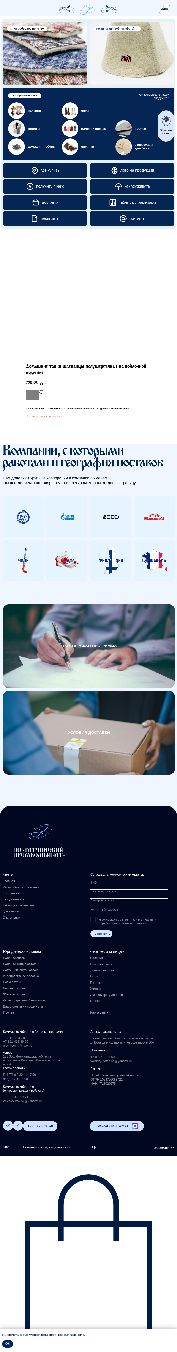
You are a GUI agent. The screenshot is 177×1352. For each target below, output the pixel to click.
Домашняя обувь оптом (20, 970)
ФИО (93, 882)
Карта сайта (99, 1012)
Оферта (96, 1147)
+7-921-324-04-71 (15, 1097)
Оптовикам (11, 893)
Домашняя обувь (102, 970)
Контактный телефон (104, 909)
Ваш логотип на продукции (23, 1006)
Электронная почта (102, 900)
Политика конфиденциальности (46, 1147)
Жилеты (96, 989)
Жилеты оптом (14, 994)
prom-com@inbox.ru (17, 1045)
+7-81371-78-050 (102, 1057)
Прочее (95, 1001)
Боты (94, 976)
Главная (9, 881)
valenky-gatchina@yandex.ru (111, 1061)
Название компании (103, 891)
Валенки (96, 958)
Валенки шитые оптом (19, 964)
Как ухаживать (14, 899)
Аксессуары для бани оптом (24, 1000)
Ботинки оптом (14, 988)
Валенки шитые (102, 964)
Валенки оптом (14, 958)
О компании (11, 917)
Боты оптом (12, 982)
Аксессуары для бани (106, 995)
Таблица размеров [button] (36, 416)
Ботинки (96, 982)
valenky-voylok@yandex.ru (22, 1101)
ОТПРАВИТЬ (103, 934)
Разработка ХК (163, 1148)
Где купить (53, 416)
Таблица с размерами (19, 905)
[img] (88, 9)
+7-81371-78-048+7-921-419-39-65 (15, 1040)
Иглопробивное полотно (21, 887)
